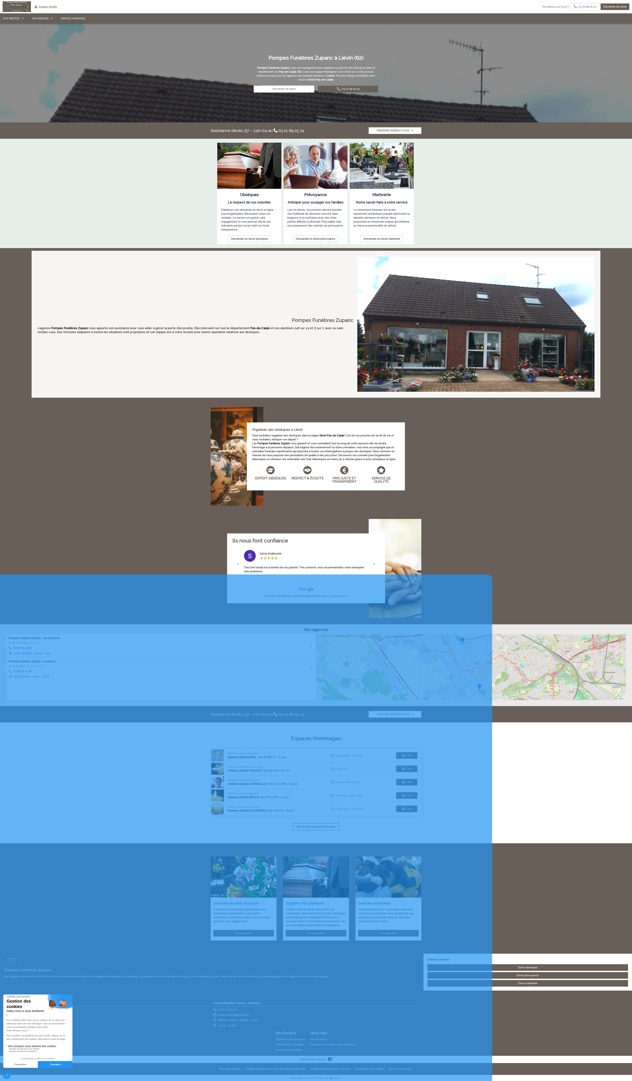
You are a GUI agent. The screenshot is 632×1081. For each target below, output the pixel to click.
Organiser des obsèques (291, 1039)
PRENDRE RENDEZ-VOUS (393, 130)
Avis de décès (318, 1039)
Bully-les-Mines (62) (347, 782)
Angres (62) (342, 755)
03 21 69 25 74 (290, 130)
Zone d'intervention (400, 1068)
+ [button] (320, 638)
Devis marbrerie (527, 983)
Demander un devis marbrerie (381, 238)
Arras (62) (358, 755)
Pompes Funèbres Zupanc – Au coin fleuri (34, 638)
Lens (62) (356, 795)
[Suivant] (374, 564)
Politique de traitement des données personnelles (276, 1068)
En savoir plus (243, 933)
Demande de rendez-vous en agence (333, 1044)
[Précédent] (238, 564)
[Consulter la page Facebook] (330, 1059)
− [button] (320, 642)
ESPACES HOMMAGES (73, 18)
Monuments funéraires (290, 1044)
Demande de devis (615, 6)
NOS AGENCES (40, 18)
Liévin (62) (356, 809)
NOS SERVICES (11, 18)
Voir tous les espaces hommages (316, 826)
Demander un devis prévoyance (315, 238)
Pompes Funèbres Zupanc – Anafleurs (31, 661)
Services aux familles (289, 1049)
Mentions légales (230, 1068)
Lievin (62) (341, 768)
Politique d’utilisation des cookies (331, 1068)
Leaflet (621, 699)
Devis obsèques (528, 967)
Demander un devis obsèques (249, 238)
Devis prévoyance (527, 975)
